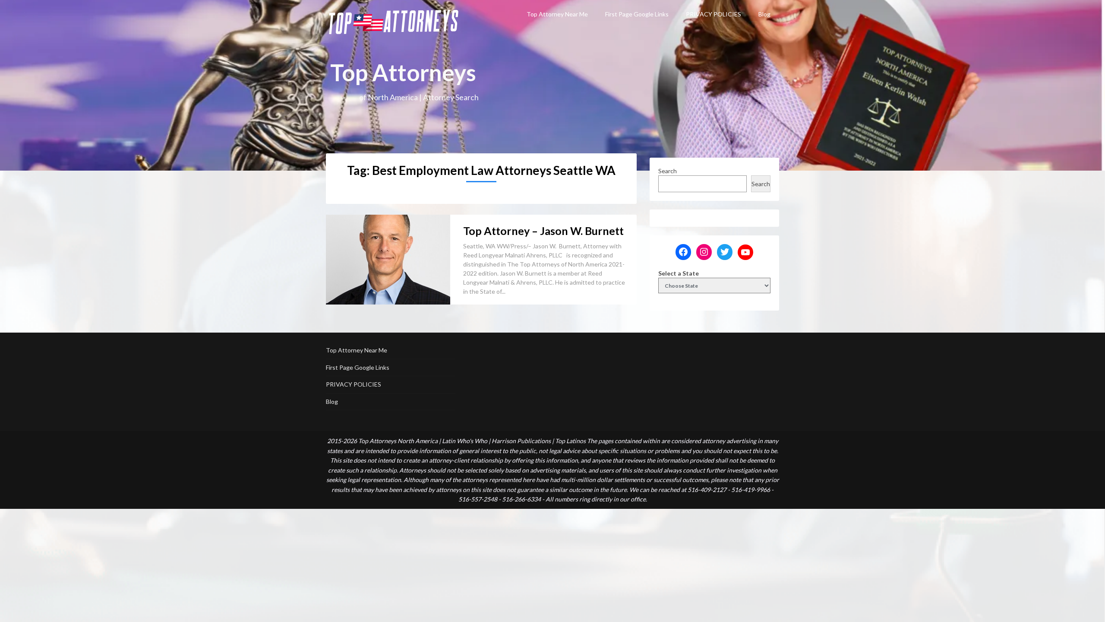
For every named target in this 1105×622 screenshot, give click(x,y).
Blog (764, 14)
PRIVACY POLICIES (713, 14)
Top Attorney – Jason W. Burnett (543, 230)
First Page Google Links (637, 14)
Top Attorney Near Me (557, 14)
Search (667, 171)
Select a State (678, 273)
